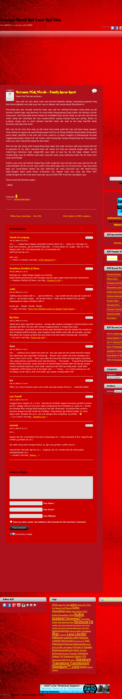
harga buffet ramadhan (80, 631)
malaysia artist (70, 637)
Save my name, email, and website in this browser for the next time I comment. (49, 522)
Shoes (73, 660)
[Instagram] (23, 605)
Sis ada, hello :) (113, 301)
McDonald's (67, 640)
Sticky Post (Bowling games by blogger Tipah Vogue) (51, 309)
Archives (110, 391)
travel (83, 666)
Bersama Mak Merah (22, 199)
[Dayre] (35, 605)
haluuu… (33, 455)
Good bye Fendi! (113, 314)
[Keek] (27, 605)
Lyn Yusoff (16, 396)
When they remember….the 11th (25, 216)
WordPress (15, 695)
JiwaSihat (111, 351)
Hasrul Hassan (113, 338)
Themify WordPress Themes (32, 695)
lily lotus (14, 317)
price (88, 644)
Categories (111, 375)
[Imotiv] (31, 605)
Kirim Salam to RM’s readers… (77, 216)
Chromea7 (72, 618)
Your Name (48, 503)
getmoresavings (60, 631)
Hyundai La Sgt (53, 280)
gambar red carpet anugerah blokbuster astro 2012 (70, 628)
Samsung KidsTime (61, 660)
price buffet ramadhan (62, 647)
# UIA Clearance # (46, 260)
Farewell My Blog (114, 274)
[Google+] (14, 605)
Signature (83, 659)
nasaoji (14, 425)
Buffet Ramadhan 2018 (63, 615)
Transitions (60, 663)
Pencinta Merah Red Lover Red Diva (30, 20)
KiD (108, 342)
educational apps (66, 622)
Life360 (80, 634)
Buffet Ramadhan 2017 (76, 611)
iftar (55, 634)
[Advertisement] (61, 6)
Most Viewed (112, 258)
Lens (70, 634)
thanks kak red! (37, 337)
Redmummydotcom (62, 650)
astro (73, 604)
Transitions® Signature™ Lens (70, 665)
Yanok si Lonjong (19, 237)
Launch (62, 635)
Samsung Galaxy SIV (75, 656)
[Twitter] (112, 28)
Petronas (57, 644)
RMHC (76, 650)
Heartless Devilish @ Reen (24, 268)
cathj (12, 289)
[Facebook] (117, 28)
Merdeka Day (79, 641)
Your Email (48, 509)
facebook (81, 622)
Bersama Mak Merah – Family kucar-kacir (46, 92)
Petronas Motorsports (74, 644)
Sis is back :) (112, 318)
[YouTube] (19, 605)
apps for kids (64, 605)
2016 (54, 605)
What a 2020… (113, 279)
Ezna (109, 347)
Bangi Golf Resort (63, 608)
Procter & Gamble (82, 647)
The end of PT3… (114, 305)
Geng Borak (111, 355)
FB (91, 622)
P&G (87, 640)
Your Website (49, 516)
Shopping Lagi (39, 417)
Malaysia (57, 637)
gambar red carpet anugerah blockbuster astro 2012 (71, 625)
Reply (89, 237)
